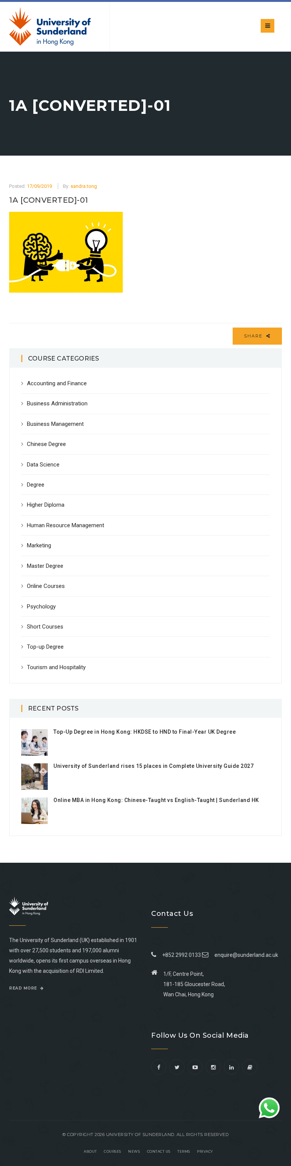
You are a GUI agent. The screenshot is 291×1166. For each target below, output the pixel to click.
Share (254, 336)
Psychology (41, 606)
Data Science (43, 464)
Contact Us (159, 1151)
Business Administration (57, 403)
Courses (112, 1151)
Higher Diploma (45, 504)
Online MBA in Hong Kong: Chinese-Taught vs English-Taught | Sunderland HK (156, 800)
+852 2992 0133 (180, 955)
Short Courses (45, 626)
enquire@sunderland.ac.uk (246, 955)
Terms (183, 1151)
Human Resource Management (65, 525)
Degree (35, 484)
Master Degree (45, 566)
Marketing (39, 545)
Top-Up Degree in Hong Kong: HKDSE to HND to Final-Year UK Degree (144, 732)
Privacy (205, 1151)
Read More (23, 988)
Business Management (55, 424)
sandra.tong (83, 186)
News (134, 1151)
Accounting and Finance (57, 383)
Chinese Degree (46, 444)
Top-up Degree (45, 646)
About (90, 1151)
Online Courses (46, 586)
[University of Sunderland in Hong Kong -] (50, 26)
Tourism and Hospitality (56, 667)
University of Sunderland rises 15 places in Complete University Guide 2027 (153, 766)
